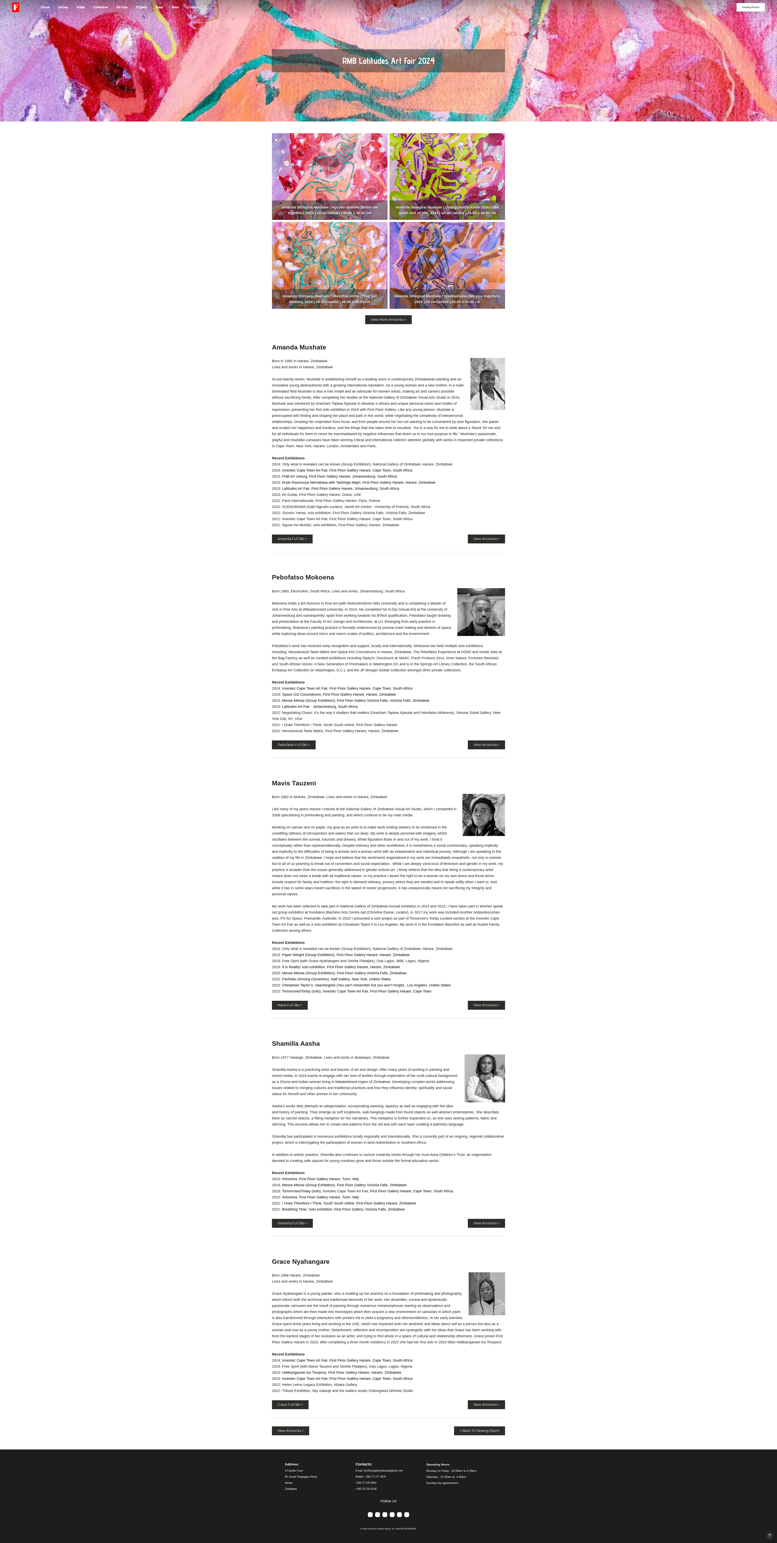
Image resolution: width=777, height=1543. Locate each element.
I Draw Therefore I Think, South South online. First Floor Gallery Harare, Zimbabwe (349, 1203)
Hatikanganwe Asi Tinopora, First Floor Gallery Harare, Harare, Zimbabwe (341, 1372)
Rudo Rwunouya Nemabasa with (309, 482)
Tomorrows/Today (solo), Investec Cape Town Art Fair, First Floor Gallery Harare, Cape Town (356, 991)
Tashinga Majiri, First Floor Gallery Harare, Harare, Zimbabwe (385, 482)
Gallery (63, 7)
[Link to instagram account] (384, 1515)
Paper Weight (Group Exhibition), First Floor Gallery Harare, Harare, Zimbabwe (346, 955)
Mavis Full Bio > (290, 1005)
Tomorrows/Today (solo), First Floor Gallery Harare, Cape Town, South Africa (367, 1191)
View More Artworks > (388, 320)
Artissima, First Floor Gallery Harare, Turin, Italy (320, 1179)
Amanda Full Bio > (292, 539)
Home (45, 7)
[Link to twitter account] (392, 1515)
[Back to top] (770, 1536)
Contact (192, 7)
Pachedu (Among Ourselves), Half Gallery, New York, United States (336, 979)
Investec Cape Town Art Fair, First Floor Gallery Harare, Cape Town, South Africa (347, 470)
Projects (141, 7)
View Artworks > (486, 539)
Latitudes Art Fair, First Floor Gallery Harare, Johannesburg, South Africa (340, 489)
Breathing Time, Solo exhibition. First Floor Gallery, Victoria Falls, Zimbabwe (343, 1209)
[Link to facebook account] (377, 1515)
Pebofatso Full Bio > (294, 745)
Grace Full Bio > (290, 1405)
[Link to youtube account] (406, 1515)
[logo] (15, 7)
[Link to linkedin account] (399, 1515)
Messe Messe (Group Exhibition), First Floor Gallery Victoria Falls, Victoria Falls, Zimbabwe (355, 701)
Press (159, 7)
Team (175, 7)
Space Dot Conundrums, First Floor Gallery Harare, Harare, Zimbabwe (339, 694)
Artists (80, 7)
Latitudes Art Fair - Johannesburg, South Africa (320, 707)
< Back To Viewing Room (479, 1431)
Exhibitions (100, 7)
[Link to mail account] (370, 1515)
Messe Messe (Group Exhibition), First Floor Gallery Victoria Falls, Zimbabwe (344, 973)
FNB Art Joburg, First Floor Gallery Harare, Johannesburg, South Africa (339, 476)
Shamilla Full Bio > (292, 1223)
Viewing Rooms (751, 7)
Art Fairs (122, 7)
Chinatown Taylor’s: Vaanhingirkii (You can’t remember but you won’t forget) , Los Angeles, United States (366, 985)
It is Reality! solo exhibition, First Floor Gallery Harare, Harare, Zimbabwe (341, 967)
